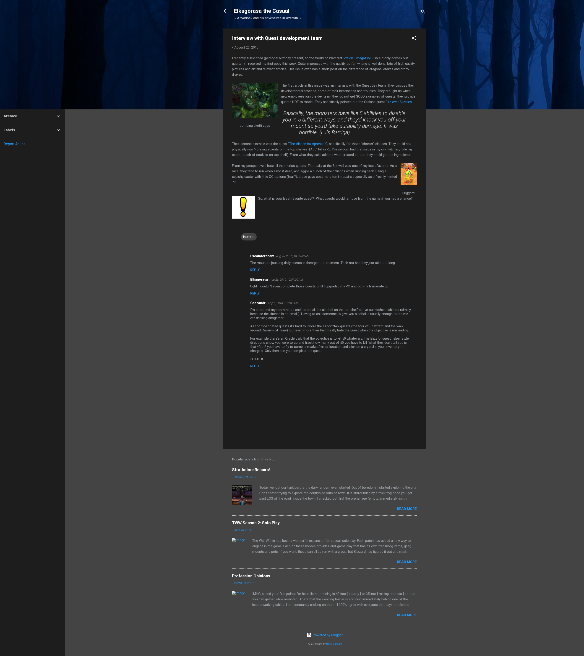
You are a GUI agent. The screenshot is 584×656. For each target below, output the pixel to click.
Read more (407, 509)
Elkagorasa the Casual (261, 11)
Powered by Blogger (327, 635)
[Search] (423, 12)
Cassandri (258, 303)
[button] (414, 38)
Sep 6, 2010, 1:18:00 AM (283, 303)
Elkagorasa (259, 279)
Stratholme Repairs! (251, 469)
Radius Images (334, 644)
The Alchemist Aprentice (307, 144)
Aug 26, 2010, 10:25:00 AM (292, 256)
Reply (255, 270)
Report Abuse (15, 144)
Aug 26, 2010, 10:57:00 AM (286, 279)
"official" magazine (357, 58)
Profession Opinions (251, 575)
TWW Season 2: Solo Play (256, 522)
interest (249, 237)
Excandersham (262, 256)
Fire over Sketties (399, 102)
